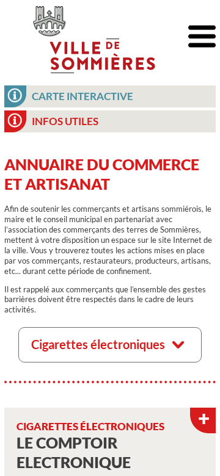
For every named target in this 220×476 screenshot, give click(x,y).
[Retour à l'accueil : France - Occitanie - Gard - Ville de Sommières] (94, 36)
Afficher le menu (202, 37)
